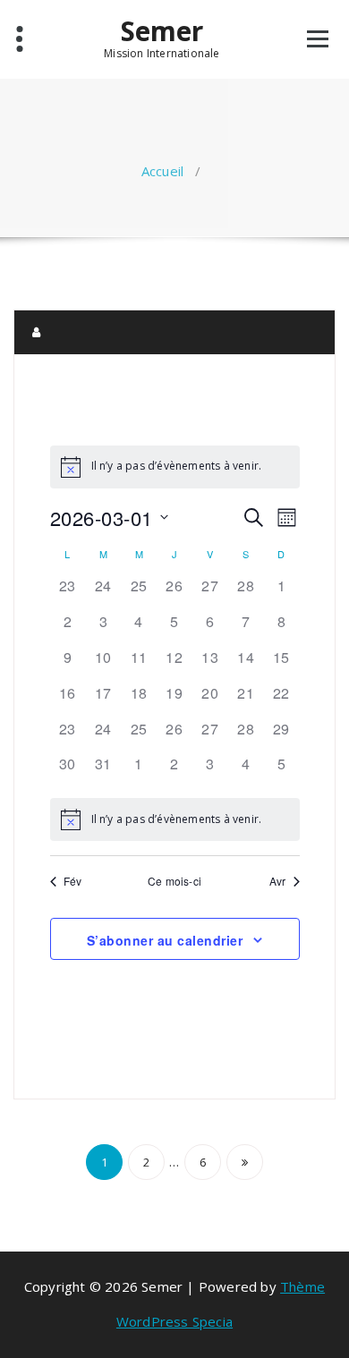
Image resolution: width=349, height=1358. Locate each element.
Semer (162, 31)
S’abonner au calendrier (165, 940)
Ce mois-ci (174, 881)
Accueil (162, 171)
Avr (277, 881)
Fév (73, 881)
